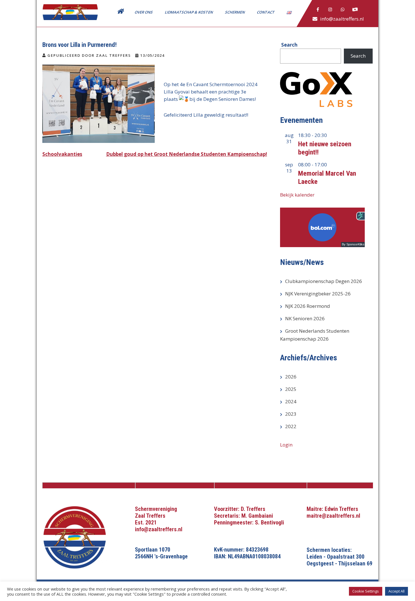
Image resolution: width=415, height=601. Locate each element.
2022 (290, 426)
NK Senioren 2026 (305, 318)
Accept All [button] (396, 591)
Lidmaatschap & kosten (189, 12)
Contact (266, 12)
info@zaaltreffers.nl (342, 19)
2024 (290, 401)
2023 (290, 414)
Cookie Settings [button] (365, 591)
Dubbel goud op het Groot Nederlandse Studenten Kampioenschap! (186, 154)
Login (286, 444)
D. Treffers (253, 509)
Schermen (235, 12)
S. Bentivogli (269, 522)
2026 (290, 376)
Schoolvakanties (62, 154)
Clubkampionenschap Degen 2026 (323, 281)
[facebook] (318, 9)
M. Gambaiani (257, 515)
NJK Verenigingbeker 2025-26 (318, 293)
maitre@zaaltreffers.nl (333, 515)
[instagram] (330, 9)
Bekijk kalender (297, 194)
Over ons (144, 12)
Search (358, 56)
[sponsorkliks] (355, 9)
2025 (290, 389)
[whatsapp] (342, 9)
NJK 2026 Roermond (307, 306)
